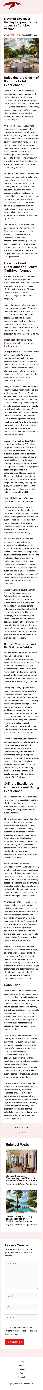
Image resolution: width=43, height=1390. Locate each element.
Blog (21, 1373)
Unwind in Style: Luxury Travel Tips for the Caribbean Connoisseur (19, 1219)
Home (21, 1362)
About (21, 1365)
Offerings (21, 1369)
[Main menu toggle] (37, 5)
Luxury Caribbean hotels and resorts (20, 305)
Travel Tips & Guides (28, 1184)
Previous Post (21, 1127)
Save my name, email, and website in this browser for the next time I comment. (21, 1330)
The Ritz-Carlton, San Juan (16, 539)
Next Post (21, 1132)
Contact (21, 1377)
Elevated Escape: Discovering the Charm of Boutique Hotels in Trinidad (21, 1178)
